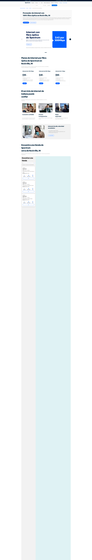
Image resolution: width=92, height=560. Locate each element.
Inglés (66, 0)
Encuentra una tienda (58, 0)
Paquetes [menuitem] (33, 2)
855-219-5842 (65, 2)
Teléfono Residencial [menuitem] (47, 2)
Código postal (49, 4)
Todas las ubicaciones (22, 8)
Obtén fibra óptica (26, 22)
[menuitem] (26, 0)
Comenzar (24, 83)
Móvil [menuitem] (42, 2)
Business (30, 0)
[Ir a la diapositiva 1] (46, 52)
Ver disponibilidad (54, 5)
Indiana (27, 8)
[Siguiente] (70, 39)
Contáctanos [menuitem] (56, 2)
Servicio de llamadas (33, 22)
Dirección (36, 4)
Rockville (30, 8)
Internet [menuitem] (36, 2)
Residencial (26, 0)
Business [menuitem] (52, 2)
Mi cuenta (63, 0)
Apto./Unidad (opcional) (45, 4)
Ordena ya (60, 2)
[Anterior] (22, 39)
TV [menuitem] (39, 2)
